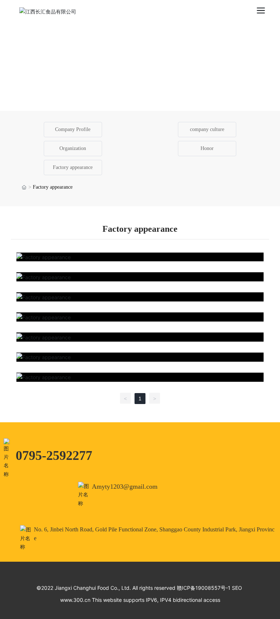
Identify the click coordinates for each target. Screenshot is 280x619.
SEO (237, 588)
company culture (207, 129)
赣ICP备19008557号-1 (203, 588)
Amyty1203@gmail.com (125, 486)
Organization (72, 148)
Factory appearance (73, 167)
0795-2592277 (54, 455)
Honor (207, 148)
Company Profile (72, 129)
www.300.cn (75, 600)
